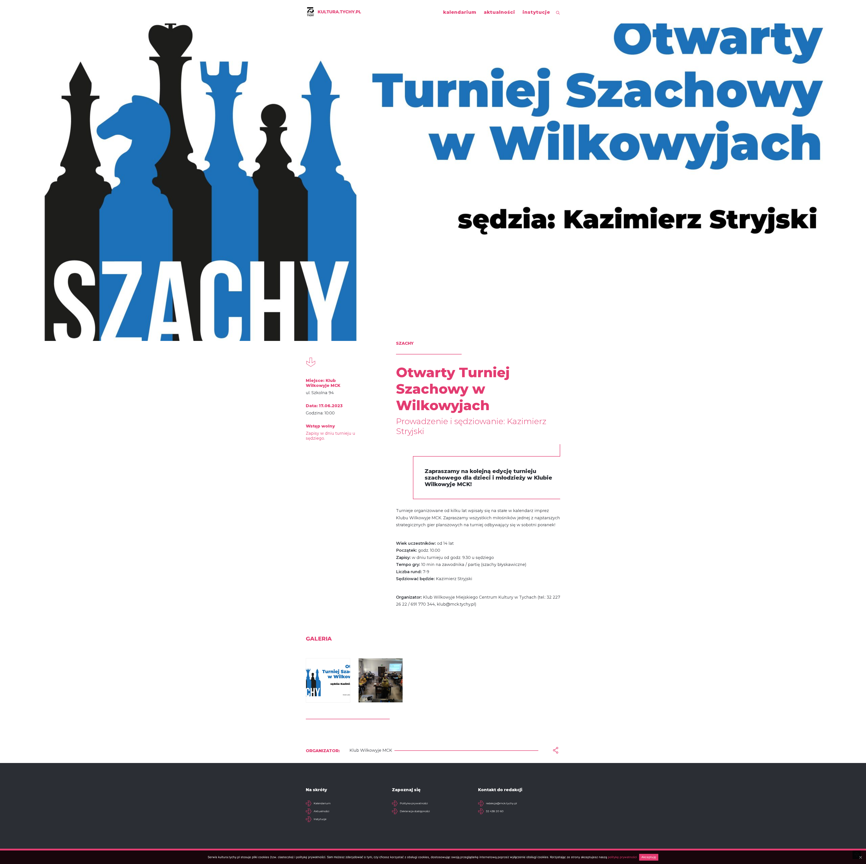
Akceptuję (648, 857)
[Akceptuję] (860, 857)
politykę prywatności (622, 857)
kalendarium (459, 12)
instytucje (536, 12)
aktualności (499, 12)
